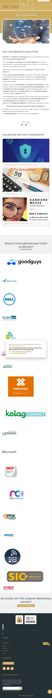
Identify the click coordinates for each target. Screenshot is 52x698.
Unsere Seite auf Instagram (12, 668)
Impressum (5, 648)
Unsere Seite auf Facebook (4, 668)
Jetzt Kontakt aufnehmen (26, 605)
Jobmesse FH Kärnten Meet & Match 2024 (16, 223)
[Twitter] (30, 124)
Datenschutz (5, 650)
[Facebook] (21, 124)
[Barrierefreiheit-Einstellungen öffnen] (50, 691)
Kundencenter (8, 663)
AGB (4, 653)
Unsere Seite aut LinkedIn (8, 668)
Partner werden (6, 642)
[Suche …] (4, 1)
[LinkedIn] (26, 124)
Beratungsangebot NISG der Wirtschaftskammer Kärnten (21, 164)
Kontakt (4, 645)
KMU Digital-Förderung (11, 194)
